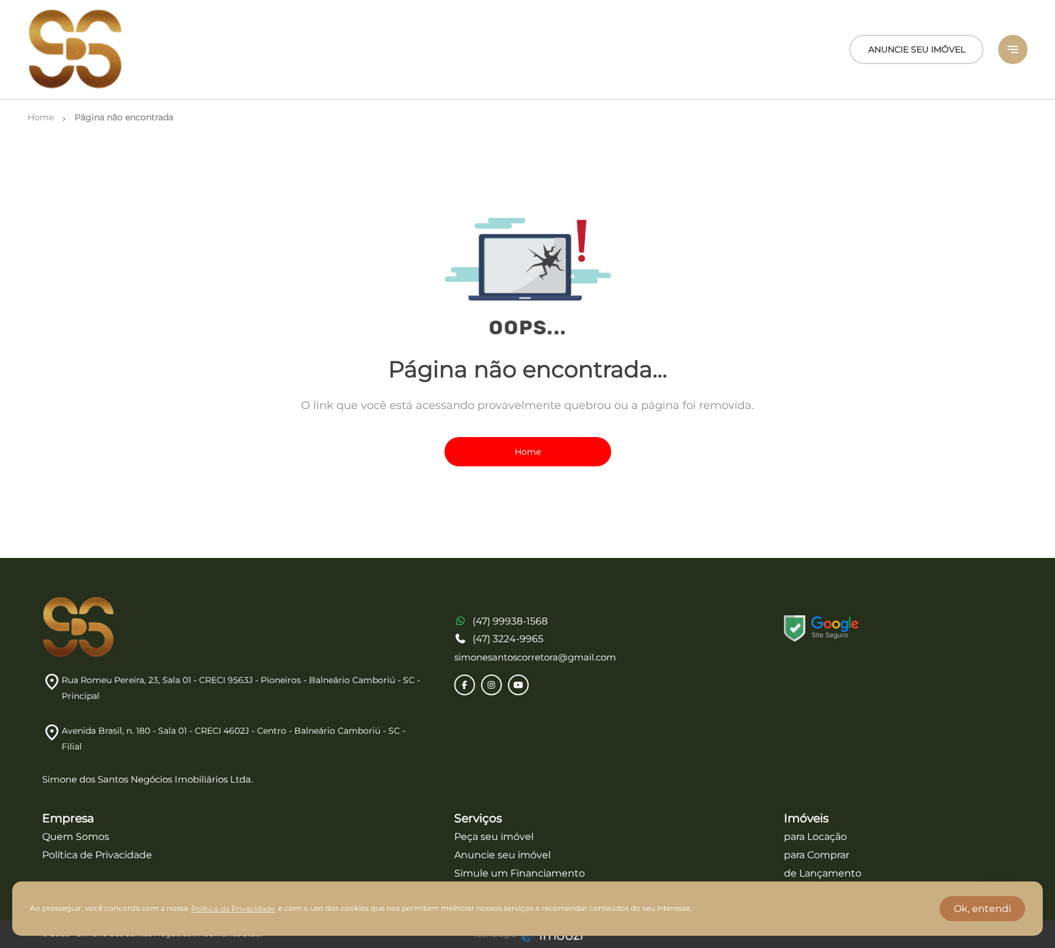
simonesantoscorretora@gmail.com (535, 657)
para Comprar (816, 855)
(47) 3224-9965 (508, 639)
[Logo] (75, 49)
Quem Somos (75, 836)
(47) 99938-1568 (510, 621)
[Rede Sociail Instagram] (491, 685)
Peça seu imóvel (494, 836)
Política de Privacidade (97, 855)
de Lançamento (822, 873)
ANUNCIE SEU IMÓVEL (916, 49)
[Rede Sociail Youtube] (518, 685)
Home (528, 451)
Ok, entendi (982, 908)
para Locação (815, 836)
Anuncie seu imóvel (502, 855)
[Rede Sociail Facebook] (464, 685)
